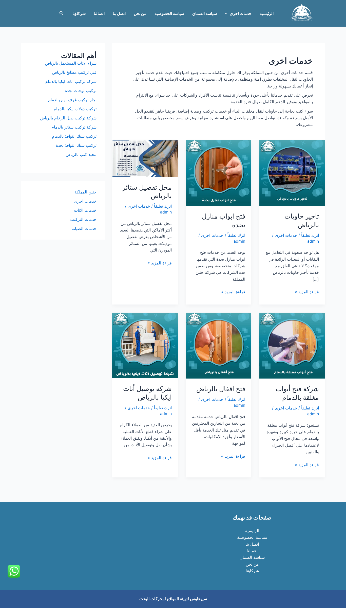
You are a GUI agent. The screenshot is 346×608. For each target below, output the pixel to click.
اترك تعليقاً (310, 235)
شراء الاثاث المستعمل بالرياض (71, 63)
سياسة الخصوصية (169, 13)
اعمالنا (99, 13)
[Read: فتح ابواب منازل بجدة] (219, 172)
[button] (227, 13)
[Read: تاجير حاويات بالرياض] (292, 172)
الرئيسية (267, 13)
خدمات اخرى (241, 13)
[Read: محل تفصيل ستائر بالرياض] (145, 157)
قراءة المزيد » (307, 292)
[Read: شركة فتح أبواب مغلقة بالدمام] (292, 345)
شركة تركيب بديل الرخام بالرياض (68, 117)
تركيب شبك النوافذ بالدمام (74, 136)
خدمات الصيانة (84, 228)
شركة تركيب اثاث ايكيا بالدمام (71, 81)
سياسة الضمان (204, 13)
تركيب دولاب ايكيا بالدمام (75, 108)
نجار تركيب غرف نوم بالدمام (72, 99)
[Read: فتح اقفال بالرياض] (219, 345)
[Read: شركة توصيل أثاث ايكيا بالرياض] (145, 345)
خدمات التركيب (83, 219)
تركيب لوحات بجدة (81, 90)
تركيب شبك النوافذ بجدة (76, 145)
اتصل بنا (119, 13)
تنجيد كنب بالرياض (81, 154)
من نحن (140, 13)
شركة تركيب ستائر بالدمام (74, 127)
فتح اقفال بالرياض (220, 389)
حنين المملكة (85, 191)
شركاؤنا (79, 13)
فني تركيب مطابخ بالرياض (74, 72)
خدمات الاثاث (85, 210)
